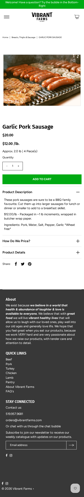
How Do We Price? (16, 241)
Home (5, 37)
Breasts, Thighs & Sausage (23, 37)
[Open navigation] (6, 17)
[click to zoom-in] (74, 61)
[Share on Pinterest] (30, 264)
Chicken (11, 373)
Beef (9, 359)
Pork (9, 364)
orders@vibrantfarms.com (24, 420)
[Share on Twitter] (23, 264)
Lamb (9, 378)
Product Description (17, 192)
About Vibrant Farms (20, 387)
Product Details (13, 252)
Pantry (10, 382)
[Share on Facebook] (16, 264)
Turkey (10, 368)
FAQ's (10, 391)
